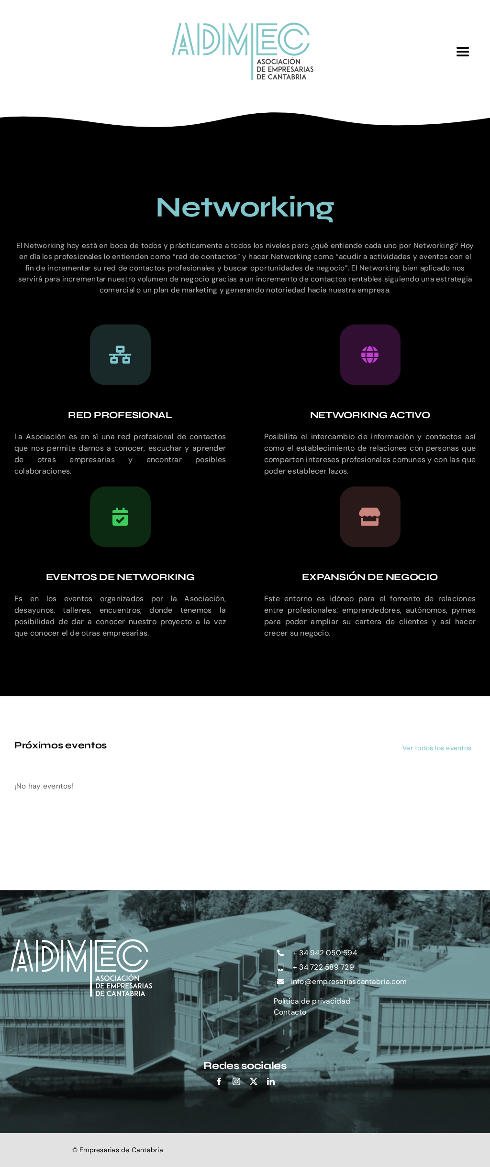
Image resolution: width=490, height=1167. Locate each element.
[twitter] (253, 1081)
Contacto (290, 1012)
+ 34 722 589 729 (322, 967)
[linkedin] (271, 1081)
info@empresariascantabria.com (349, 981)
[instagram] (236, 1081)
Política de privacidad (312, 1001)
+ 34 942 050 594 (324, 953)
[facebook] (219, 1081)
